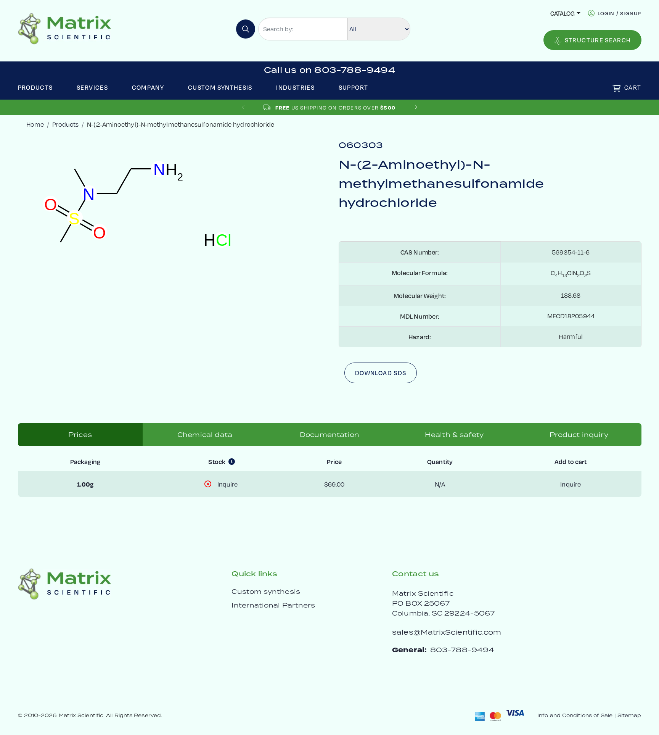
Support (353, 87)
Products (35, 87)
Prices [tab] (80, 434)
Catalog (562, 13)
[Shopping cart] (616, 88)
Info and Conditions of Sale (574, 715)
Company (148, 87)
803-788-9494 (462, 649)
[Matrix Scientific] (64, 28)
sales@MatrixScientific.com (446, 632)
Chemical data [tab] (204, 434)
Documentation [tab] (329, 434)
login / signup (619, 13)
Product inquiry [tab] (579, 434)
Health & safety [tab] (454, 434)
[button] (416, 107)
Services (92, 87)
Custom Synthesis (220, 87)
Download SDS (380, 373)
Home (35, 124)
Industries (295, 87)
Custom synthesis (265, 591)
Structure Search (598, 40)
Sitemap (629, 715)
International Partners (273, 605)
